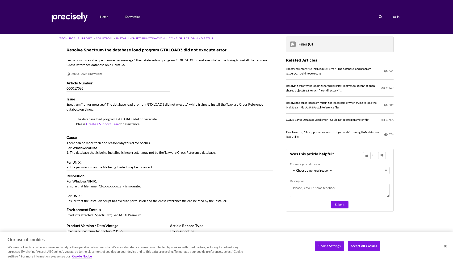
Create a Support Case (102, 124)
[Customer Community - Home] (69, 17)
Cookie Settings (330, 246)
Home (104, 17)
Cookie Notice (82, 256)
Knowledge (132, 17)
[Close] (445, 246)
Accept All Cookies (364, 246)
